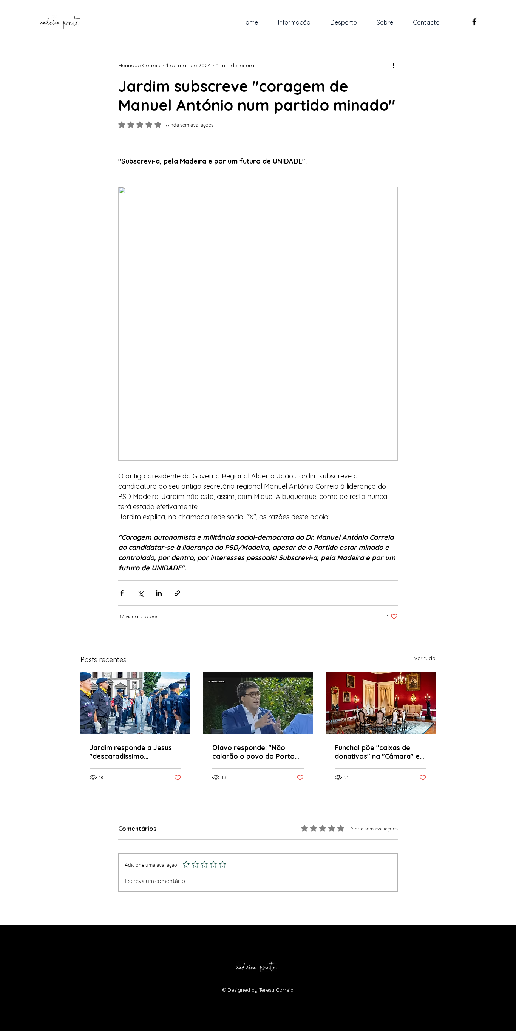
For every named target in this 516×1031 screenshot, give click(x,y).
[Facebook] (474, 21)
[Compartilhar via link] (177, 593)
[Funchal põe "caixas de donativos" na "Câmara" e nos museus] (381, 703)
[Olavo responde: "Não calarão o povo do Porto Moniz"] (258, 703)
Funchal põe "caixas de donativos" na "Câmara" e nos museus (377, 752)
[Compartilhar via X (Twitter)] (140, 593)
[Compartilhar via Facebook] (121, 593)
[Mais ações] (393, 65)
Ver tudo (425, 658)
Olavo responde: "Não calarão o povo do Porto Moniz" (253, 752)
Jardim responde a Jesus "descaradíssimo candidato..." (131, 752)
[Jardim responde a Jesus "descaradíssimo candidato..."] (135, 703)
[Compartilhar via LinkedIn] (158, 593)
